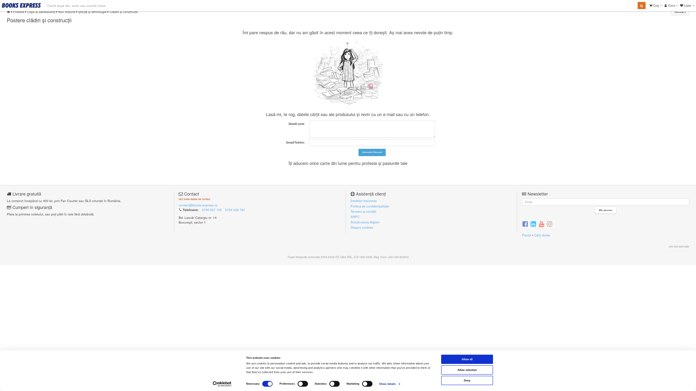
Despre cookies (362, 227)
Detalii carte (296, 124)
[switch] (303, 384)
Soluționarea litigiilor (365, 222)
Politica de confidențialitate (370, 206)
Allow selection (467, 369)
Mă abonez (605, 210)
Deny (467, 380)
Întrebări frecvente (364, 200)
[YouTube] (541, 223)
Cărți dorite (542, 235)
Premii (526, 235)
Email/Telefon (295, 142)
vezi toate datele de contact (194, 199)
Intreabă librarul (372, 152)
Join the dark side (679, 246)
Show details (387, 383)
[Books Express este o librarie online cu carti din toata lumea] (21, 5)
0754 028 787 (235, 209)
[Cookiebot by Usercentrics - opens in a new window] (222, 384)
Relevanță (679, 12)
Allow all (467, 359)
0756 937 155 (212, 209)
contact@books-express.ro (198, 205)
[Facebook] (525, 223)
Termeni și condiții (363, 211)
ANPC (355, 216)
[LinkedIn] (533, 223)
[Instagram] (549, 223)
